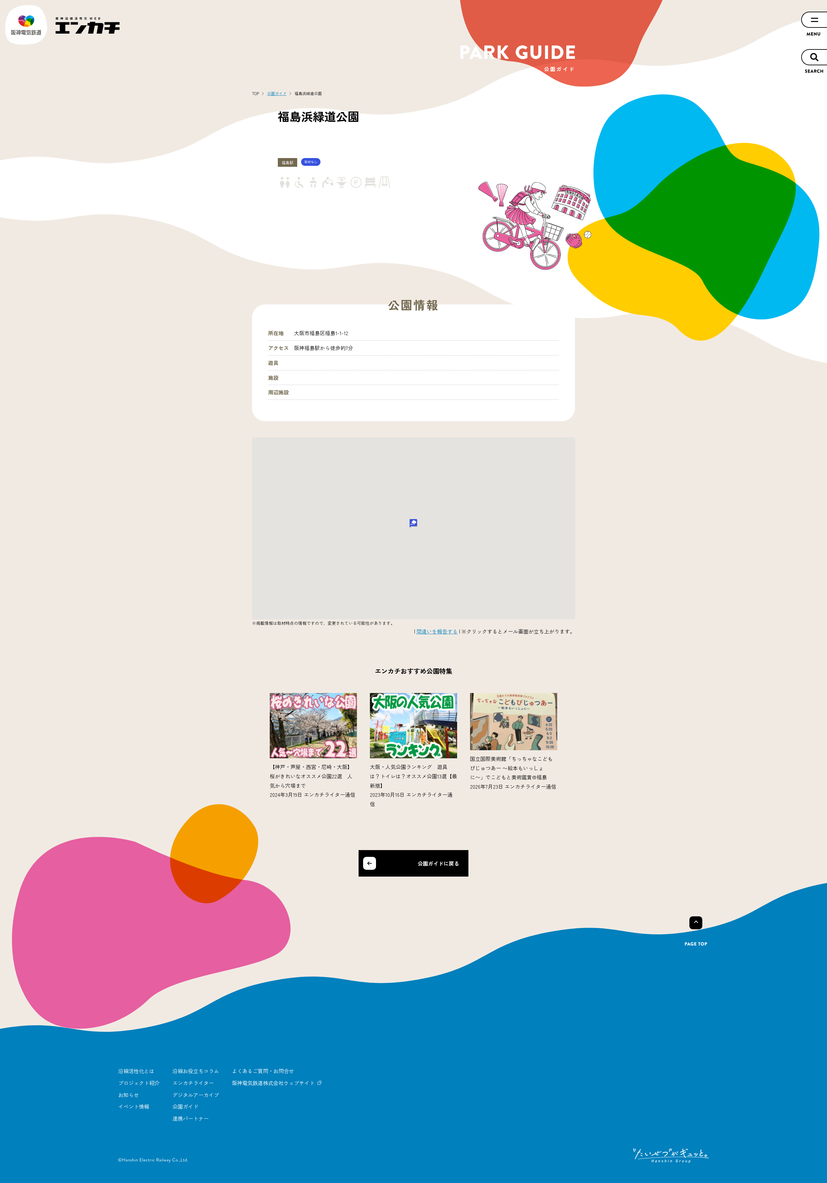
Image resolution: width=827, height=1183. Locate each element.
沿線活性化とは (136, 1071)
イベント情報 (133, 1106)
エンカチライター (193, 1083)
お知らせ (128, 1095)
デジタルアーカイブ (196, 1095)
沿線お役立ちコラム (196, 1071)
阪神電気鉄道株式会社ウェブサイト (273, 1083)
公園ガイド (185, 1106)
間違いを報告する (437, 631)
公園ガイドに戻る (438, 863)
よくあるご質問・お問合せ (263, 1071)
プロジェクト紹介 (139, 1083)
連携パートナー (191, 1118)
